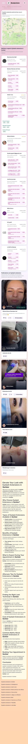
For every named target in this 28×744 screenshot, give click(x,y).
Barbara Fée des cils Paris (12, 424)
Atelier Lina (9, 306)
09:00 (4, 127)
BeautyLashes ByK (10, 348)
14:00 (8, 122)
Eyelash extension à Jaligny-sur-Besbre (11, 694)
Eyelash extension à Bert (7, 697)
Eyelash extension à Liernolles (8, 705)
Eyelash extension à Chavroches (9, 692)
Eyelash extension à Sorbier (8, 681)
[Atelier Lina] (4, 307)
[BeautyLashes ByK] (4, 349)
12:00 (4, 122)
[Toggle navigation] (3, 3)
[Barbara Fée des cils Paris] (4, 425)
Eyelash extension (7, 7)
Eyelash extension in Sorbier (9, 676)
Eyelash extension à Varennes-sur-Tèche (11, 700)
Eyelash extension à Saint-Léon (9, 687)
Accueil (3, 6)
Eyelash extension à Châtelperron (9, 684)
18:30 (8, 127)
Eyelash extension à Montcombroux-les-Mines (12, 689)
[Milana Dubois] (4, 387)
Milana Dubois (9, 386)
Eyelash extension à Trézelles (8, 702)
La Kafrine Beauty (10, 462)
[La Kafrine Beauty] (4, 463)
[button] (14, 295)
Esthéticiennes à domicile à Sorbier (14, 6)
